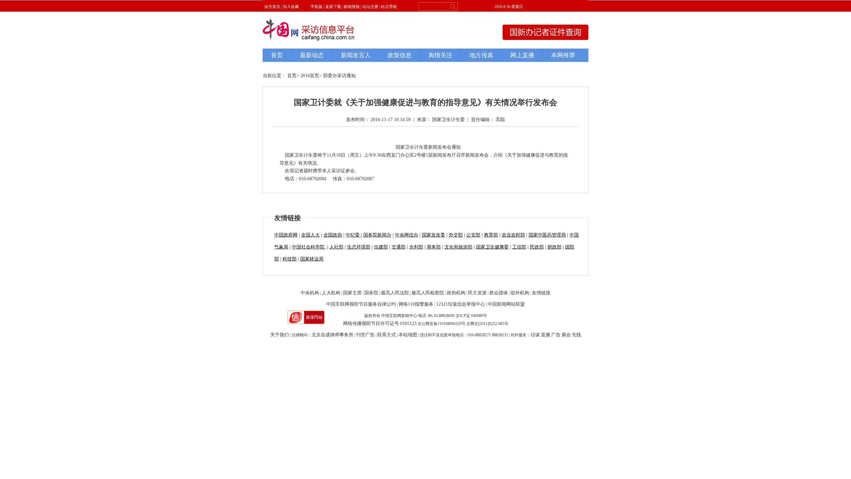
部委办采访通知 (339, 75)
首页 (292, 75)
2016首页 (310, 75)
